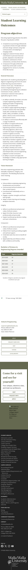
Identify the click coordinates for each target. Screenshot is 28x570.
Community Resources (7, 519)
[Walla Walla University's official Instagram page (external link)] (9, 546)
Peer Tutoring (5, 455)
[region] (14, 264)
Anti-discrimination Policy (8, 440)
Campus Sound (5, 477)
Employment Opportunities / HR (10, 481)
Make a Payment (6, 453)
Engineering (6, 9)
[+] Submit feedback (7, 536)
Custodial (4, 479)
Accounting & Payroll (7, 467)
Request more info (14, 342)
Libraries (3, 505)
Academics (4, 7)
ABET (12, 86)
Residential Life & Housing (8, 457)
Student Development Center (9, 460)
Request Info (14, 395)
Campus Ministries (6, 441)
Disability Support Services (9, 447)
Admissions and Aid (7, 438)
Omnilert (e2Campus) (7, 488)
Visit (14, 346)
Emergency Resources (7, 494)
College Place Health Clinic (8, 445)
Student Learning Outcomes (18, 9)
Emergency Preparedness (8, 482)
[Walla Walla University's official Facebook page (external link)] (2, 546)
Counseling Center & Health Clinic (11, 449)
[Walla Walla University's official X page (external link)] (6, 546)
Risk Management (6, 490)
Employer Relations (6, 484)
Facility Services (5, 486)
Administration (5, 469)
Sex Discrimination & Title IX (9, 458)
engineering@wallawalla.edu (9, 326)
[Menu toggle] (25, 3)
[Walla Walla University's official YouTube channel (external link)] (13, 546)
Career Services (5, 443)
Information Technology (8, 451)
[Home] (12, 3)
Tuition (14, 349)
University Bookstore (7, 514)
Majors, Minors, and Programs (16, 7)
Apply (14, 338)
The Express (4, 512)
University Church (6, 492)
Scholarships (14, 353)
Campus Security (6, 475)
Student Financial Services (8, 462)
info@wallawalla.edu (7, 524)
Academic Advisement (7, 501)
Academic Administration (8, 499)
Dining (3, 510)
